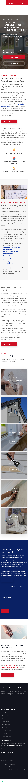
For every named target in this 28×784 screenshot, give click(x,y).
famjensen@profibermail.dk (9, 667)
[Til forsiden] (14, 10)
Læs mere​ (14, 386)
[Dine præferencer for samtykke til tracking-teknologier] (2, 781)
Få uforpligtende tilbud (8, 121)
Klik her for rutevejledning (7, 766)
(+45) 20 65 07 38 (10, 665)
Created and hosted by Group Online (18, 769)
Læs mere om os (7, 580)
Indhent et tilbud (7, 675)
